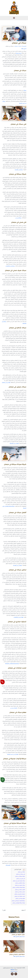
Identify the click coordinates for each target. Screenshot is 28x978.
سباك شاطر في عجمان (20, 883)
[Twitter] (12, 974)
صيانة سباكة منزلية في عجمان (18, 903)
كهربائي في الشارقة (14, 443)
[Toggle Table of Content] (23, 870)
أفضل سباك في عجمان (20, 889)
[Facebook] (15, 974)
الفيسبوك (8, 865)
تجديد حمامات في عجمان (20, 896)
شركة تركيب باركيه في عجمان (17, 954)
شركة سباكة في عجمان (20, 876)
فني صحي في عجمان (20, 878)
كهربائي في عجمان (6, 382)
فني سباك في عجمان (20, 874)
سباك (25, 90)
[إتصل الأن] (2, 682)
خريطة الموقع (14, 971)
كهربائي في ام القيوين (18, 617)
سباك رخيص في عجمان (20, 885)
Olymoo (12, 969)
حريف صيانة (18, 53)
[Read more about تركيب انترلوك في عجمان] (14, 926)
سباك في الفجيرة (19, 169)
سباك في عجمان (21, 872)
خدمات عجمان (22, 936)
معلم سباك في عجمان (20, 898)
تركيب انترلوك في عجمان (18, 934)
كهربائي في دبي (13, 708)
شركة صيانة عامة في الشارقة (12, 663)
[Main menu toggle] (14, 18)
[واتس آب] (3, 779)
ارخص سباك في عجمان (20, 891)
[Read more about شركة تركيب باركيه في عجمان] (14, 946)
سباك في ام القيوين (10, 266)
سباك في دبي (18, 218)
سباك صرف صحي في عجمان (19, 880)
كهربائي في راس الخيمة (12, 754)
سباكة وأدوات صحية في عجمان (18, 900)
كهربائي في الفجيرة (17, 565)
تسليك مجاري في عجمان (19, 894)
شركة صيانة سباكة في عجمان (19, 887)
